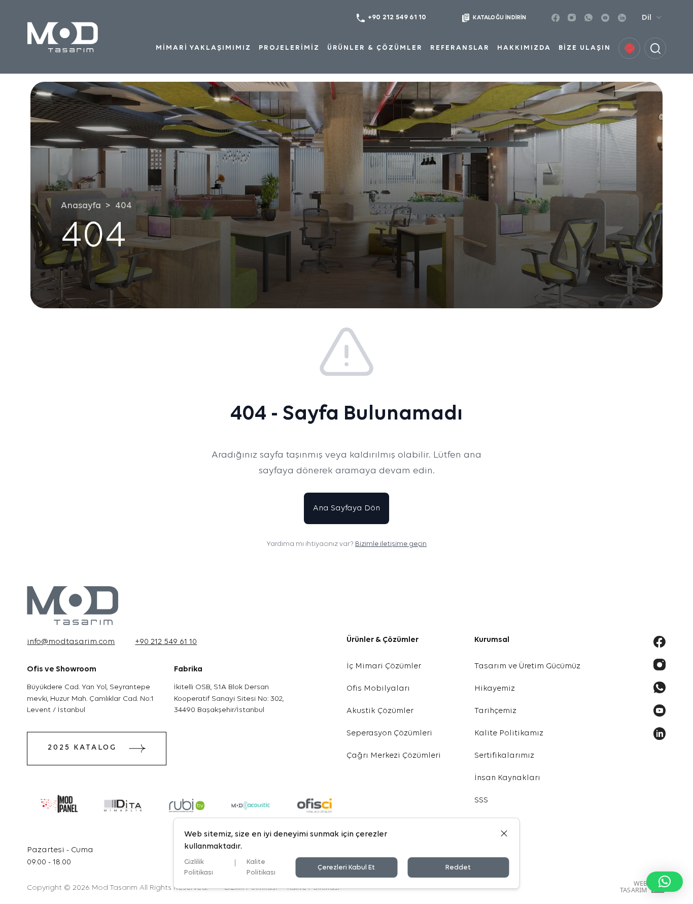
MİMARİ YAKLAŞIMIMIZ (203, 48)
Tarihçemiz (495, 711)
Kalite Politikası (261, 867)
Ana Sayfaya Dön (346, 508)
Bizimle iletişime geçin (391, 544)
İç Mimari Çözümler (383, 666)
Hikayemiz (494, 689)
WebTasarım (633, 887)
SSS (481, 800)
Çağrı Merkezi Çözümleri (393, 756)
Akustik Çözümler (379, 711)
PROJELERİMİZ (289, 48)
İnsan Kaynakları (507, 778)
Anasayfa (81, 206)
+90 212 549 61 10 (166, 642)
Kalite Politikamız (508, 733)
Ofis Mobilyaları (378, 689)
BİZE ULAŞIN (585, 48)
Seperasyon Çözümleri (389, 733)
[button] (664, 881)
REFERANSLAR (460, 48)
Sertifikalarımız (504, 756)
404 (123, 206)
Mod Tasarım (114, 888)
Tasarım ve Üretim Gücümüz (527, 666)
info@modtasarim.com (71, 642)
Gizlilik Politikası (198, 867)
